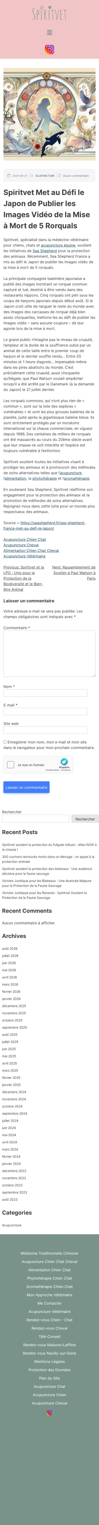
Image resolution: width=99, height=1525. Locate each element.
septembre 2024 (14, 1113)
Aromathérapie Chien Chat (49, 1286)
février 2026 (11, 991)
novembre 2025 (14, 1013)
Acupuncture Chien (49, 1394)
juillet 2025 (10, 1042)
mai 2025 (9, 1056)
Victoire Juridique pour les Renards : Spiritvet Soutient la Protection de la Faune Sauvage (44, 895)
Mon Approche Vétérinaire (49, 1295)
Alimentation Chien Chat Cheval (31, 550)
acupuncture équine (58, 245)
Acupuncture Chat (49, 1386)
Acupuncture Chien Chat (24, 539)
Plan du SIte (49, 1378)
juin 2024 (9, 1128)
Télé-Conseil (49, 1336)
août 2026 (9, 948)
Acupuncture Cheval (21, 545)
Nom (9, 686)
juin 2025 (9, 1049)
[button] (49, 33)
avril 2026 (9, 977)
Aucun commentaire (76, 175)
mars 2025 (10, 1070)
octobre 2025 (12, 1020)
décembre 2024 (14, 1092)
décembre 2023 (14, 1171)
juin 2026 (9, 963)
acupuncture (71, 472)
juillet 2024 (10, 1121)
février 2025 (11, 1078)
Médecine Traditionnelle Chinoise (49, 1253)
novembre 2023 (14, 1178)
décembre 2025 (14, 1006)
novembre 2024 (14, 1099)
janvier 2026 (11, 999)
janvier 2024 (11, 1164)
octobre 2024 (12, 1106)
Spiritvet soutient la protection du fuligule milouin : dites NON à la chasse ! (49, 847)
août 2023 (9, 1199)
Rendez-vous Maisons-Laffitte (49, 1344)
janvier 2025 (11, 1085)
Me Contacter (49, 1303)
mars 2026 (10, 984)
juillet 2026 (10, 956)
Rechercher (12, 812)
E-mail (10, 705)
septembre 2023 (14, 1192)
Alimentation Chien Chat (49, 1270)
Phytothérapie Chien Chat (49, 1278)
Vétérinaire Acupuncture (49, 1464)
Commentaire (16, 627)
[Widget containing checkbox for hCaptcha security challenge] (38, 764)
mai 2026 (9, 970)
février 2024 (11, 1156)
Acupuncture (45, 175)
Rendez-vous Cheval (49, 1328)
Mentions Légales (49, 1361)
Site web (11, 723)
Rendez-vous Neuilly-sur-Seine (49, 1353)
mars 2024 (10, 1149)
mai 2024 (9, 1135)
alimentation (15, 478)
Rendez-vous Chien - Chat (49, 1320)
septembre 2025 (14, 1027)
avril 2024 (9, 1142)
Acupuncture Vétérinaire (24, 556)
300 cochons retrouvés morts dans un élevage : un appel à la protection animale (48, 859)
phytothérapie (44, 478)
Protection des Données (49, 1369)
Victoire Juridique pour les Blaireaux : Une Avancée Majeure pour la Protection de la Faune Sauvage (46, 883)
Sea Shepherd (45, 250)
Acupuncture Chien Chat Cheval (49, 1261)
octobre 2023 (12, 1185)
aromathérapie (76, 478)
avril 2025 (9, 1063)
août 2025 (9, 1034)
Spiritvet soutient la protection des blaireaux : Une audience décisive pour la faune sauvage (47, 871)
